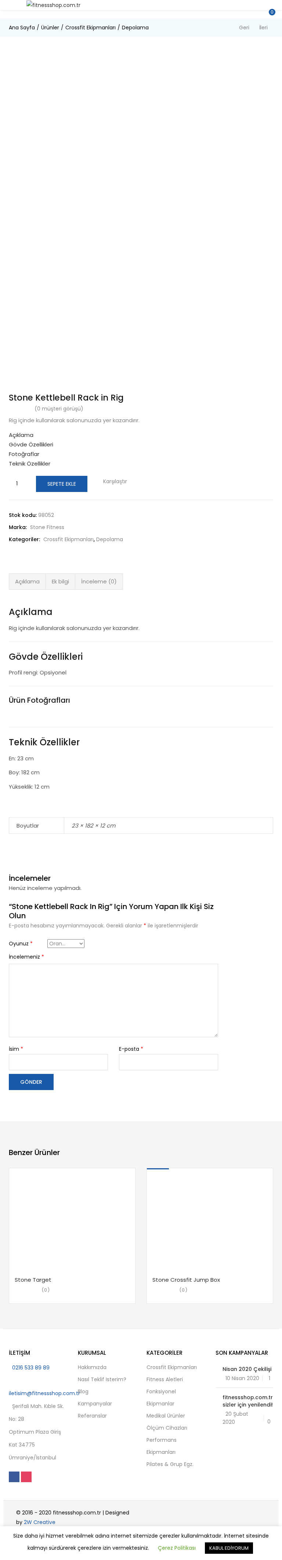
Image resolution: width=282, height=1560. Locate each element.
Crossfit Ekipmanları (90, 27)
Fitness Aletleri (165, 1379)
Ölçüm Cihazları (167, 1427)
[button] (270, 5)
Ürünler (50, 27)
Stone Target (33, 1280)
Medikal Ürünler (166, 1415)
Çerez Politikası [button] (177, 1548)
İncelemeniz (26, 956)
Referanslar (92, 1415)
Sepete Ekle (61, 484)
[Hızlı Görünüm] (55, 1264)
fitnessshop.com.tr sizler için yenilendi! (248, 1401)
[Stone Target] (72, 1219)
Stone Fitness (47, 527)
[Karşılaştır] (69, 1271)
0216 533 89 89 (31, 1367)
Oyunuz (21, 943)
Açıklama (27, 581)
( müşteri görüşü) (59, 408)
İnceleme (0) (99, 581)
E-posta (131, 1049)
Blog (83, 1391)
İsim (16, 1049)
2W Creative (39, 1522)
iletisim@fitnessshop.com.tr (44, 1393)
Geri (244, 27)
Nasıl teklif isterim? (102, 1379)
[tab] (27, 581)
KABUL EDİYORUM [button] (229, 1548)
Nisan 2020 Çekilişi (247, 1369)
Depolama (135, 27)
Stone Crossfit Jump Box (186, 1280)
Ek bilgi (60, 581)
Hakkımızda (92, 1367)
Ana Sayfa (22, 27)
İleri (263, 27)
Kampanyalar (95, 1403)
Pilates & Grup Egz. (170, 1464)
